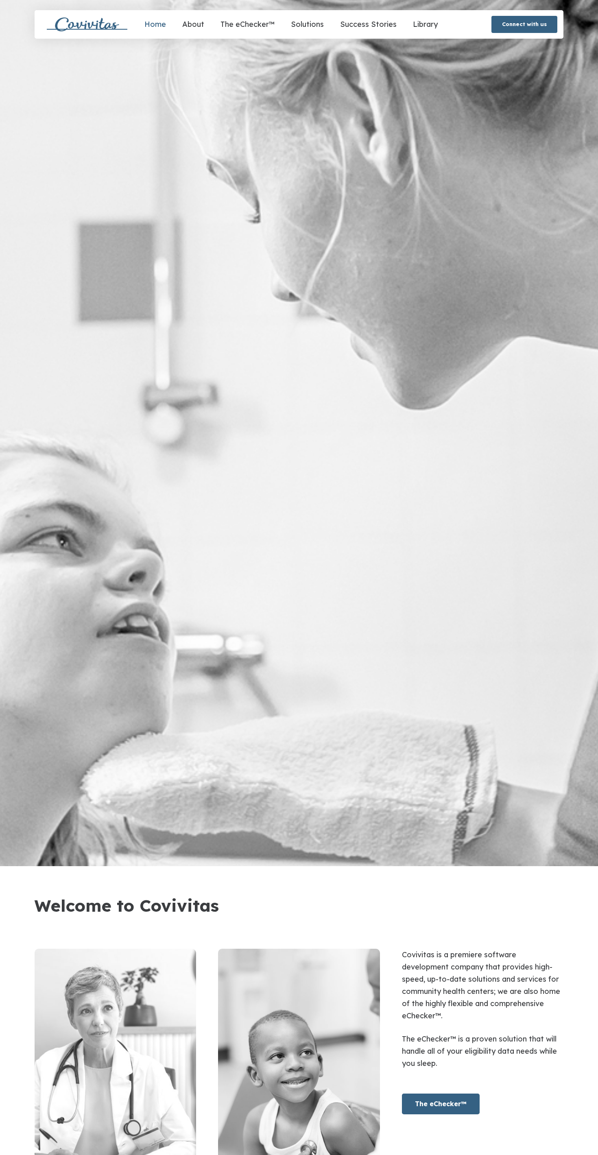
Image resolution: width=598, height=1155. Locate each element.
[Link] (87, 24)
